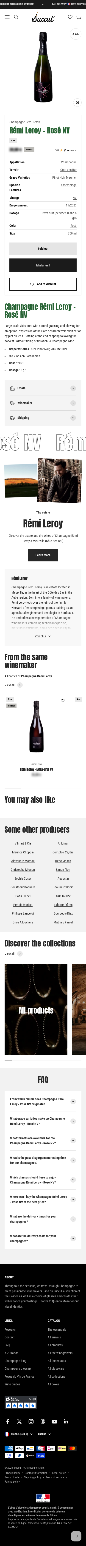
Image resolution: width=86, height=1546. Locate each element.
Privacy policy (12, 1473)
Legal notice (59, 1473)
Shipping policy (32, 1477)
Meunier (71, 177)
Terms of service (55, 1477)
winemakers (34, 1291)
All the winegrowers (60, 1353)
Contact (9, 1337)
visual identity (13, 1306)
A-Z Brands (11, 1353)
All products (55, 1345)
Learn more (43, 555)
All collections (56, 1376)
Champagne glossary (18, 1368)
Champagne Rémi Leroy (24, 122)
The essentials (57, 1329)
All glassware (56, 1368)
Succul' (58, 1291)
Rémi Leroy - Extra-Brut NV (36, 769)
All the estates (57, 1361)
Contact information (36, 1473)
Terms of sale (12, 1477)
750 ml (72, 233)
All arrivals (54, 1337)
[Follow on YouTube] (54, 1421)
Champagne (69, 162)
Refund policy (12, 1481)
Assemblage (69, 185)
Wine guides (12, 1384)
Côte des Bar (68, 170)
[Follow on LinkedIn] (66, 1421)
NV (75, 198)
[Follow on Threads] (43, 1421)
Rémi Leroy (36, 764)
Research (10, 1329)
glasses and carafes (59, 1296)
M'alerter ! (43, 265)
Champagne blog (15, 1361)
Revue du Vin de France (19, 1376)
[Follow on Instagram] (31, 1421)
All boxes (53, 1384)
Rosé (73, 225)
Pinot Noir (58, 177)
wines (14, 1296)
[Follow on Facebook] (8, 1421)
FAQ (7, 1345)
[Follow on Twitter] (19, 1421)
